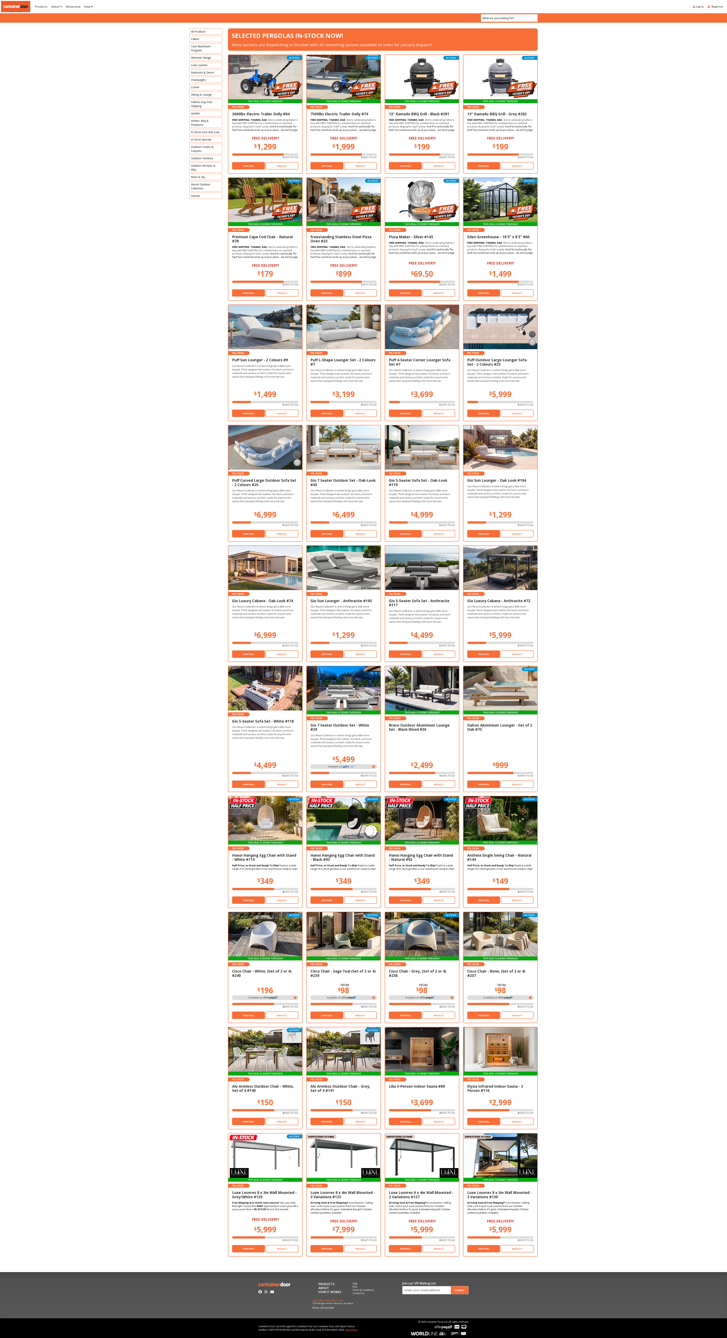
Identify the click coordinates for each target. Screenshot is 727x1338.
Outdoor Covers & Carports (202, 149)
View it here (351, 1329)
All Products (198, 31)
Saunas (195, 195)
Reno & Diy (198, 177)
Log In (699, 6)
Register (717, 6)
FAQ (355, 1287)
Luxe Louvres (199, 65)
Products (41, 6)
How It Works (329, 1292)
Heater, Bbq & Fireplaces (200, 122)
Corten (195, 87)
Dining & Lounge (201, 94)
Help (87, 6)
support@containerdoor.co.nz (327, 1300)
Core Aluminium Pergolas (201, 48)
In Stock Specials (201, 139)
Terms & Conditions (363, 1290)
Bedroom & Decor (202, 72)
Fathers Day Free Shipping (201, 104)
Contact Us (358, 1293)
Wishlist (282, 166)
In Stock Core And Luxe (205, 132)
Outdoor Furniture (202, 158)
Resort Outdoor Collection (200, 186)
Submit (459, 1290)
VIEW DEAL (248, 166)
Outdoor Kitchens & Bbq (203, 167)
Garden (195, 113)
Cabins (195, 39)
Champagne (198, 80)
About (55, 6)
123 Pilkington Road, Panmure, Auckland (332, 1303)
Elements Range (201, 57)
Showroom (73, 6)
